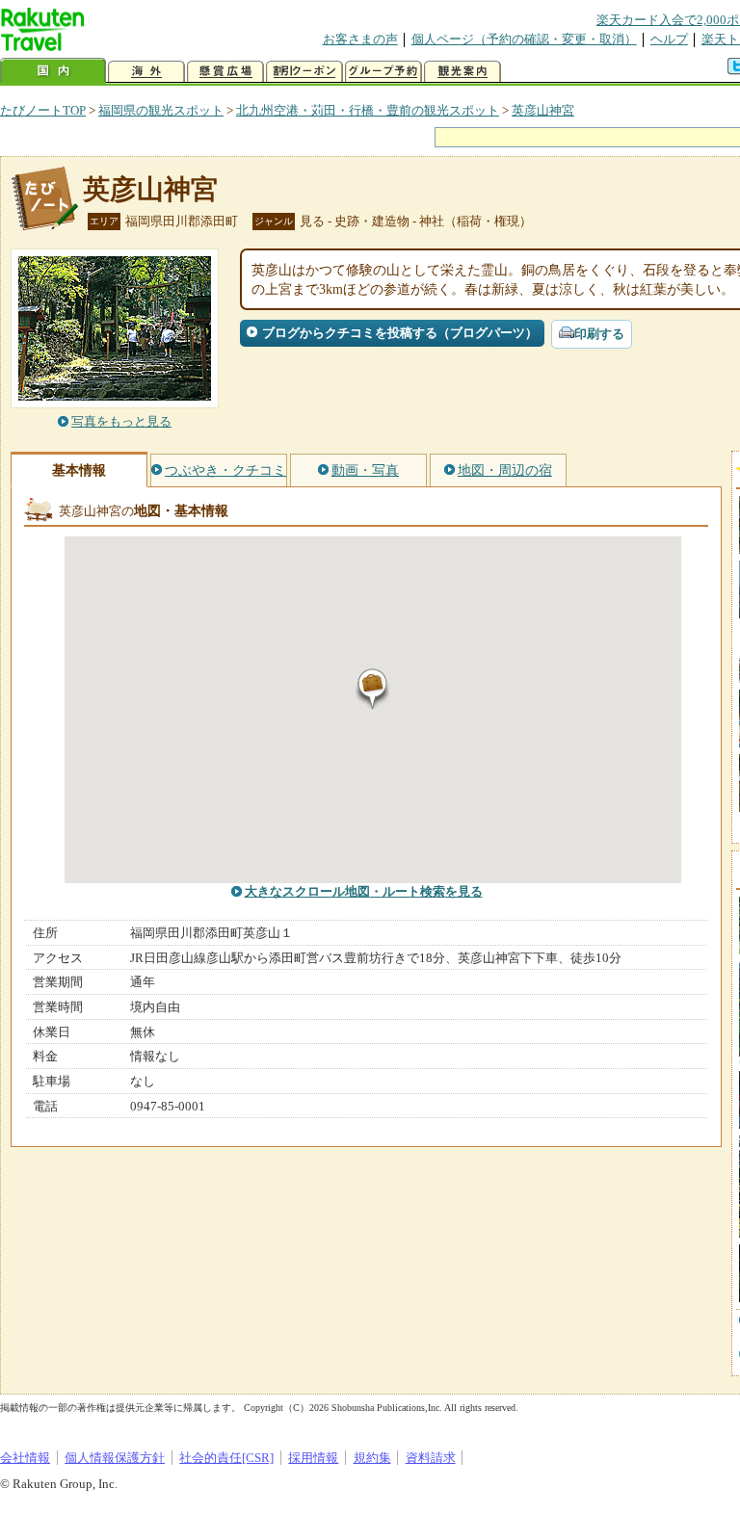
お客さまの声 (360, 39)
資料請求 (431, 1457)
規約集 (372, 1457)
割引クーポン (304, 72)
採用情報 (313, 1457)
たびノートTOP (43, 110)
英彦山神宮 (543, 110)
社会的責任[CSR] (226, 1457)
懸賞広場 (225, 72)
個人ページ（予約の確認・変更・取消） (524, 39)
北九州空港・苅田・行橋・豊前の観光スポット (367, 110)
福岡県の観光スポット (161, 110)
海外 (146, 72)
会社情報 (25, 1457)
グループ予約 (383, 72)
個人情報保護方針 (115, 1457)
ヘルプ (669, 39)
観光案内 (462, 72)
